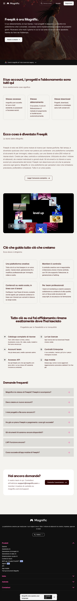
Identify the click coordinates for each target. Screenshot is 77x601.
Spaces (4, 546)
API (3, 566)
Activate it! (47, 597)
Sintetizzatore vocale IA (9, 556)
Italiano (38, 534)
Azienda (5, 582)
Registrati (68, 3)
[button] (38, 534)
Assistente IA (6, 549)
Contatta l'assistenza (55, 482)
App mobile (5, 568)
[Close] (54, 597)
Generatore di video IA (9, 554)
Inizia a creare (12, 40)
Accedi (58, 3)
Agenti (5, 563)
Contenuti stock (7, 559)
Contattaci (6, 587)
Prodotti (5, 543)
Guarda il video (19, 226)
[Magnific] (38, 520)
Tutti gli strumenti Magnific (10, 571)
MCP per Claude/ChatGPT (12, 561)
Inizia (4, 576)
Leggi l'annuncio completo (37, 178)
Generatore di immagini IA (10, 551)
